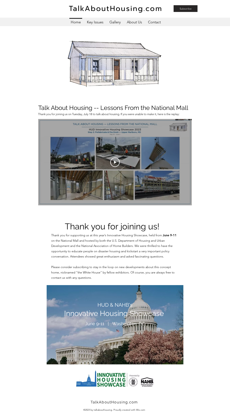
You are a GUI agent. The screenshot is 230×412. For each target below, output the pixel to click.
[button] (186, 8)
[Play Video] (115, 162)
